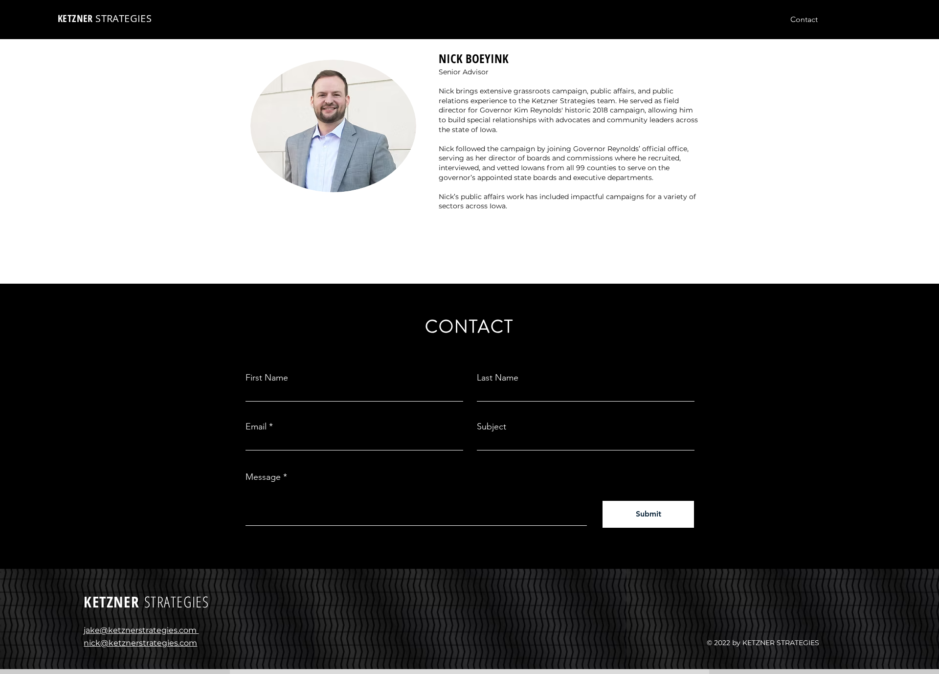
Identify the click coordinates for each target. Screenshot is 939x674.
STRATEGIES (123, 18)
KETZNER (76, 18)
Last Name (497, 377)
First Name (267, 377)
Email (256, 426)
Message (263, 476)
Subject (491, 426)
